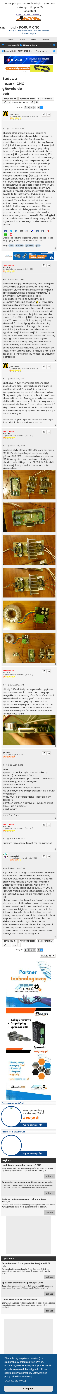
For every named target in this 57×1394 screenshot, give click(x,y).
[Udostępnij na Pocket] (10, 234)
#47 (4, 839)
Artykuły (45, 39)
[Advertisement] (28, 1235)
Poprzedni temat (27, 98)
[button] (25, 107)
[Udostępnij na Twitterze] (10, 231)
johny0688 (14, 114)
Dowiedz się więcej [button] (15, 1380)
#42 (5, 279)
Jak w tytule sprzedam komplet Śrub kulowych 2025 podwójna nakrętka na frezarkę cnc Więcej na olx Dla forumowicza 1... (27, 1288)
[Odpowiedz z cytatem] (48, 115)
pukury (6, 753)
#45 (5, 685)
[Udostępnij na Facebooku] (5, 231)
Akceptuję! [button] (28, 1388)
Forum (22, 39)
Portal (10, 39)
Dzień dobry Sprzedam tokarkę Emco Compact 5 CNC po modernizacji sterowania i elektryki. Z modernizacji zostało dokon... (27, 1270)
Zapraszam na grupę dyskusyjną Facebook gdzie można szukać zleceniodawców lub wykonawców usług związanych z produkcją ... (28, 1305)
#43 (5, 379)
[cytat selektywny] (44, 115)
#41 (4, 129)
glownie (29, 245)
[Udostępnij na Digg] (21, 231)
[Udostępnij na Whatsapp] (5, 234)
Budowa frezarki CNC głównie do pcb (13, 86)
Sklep (33, 39)
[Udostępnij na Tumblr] (42, 231)
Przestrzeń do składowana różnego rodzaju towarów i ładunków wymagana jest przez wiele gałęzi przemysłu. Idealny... (28, 1206)
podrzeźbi (14, 856)
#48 (5, 868)
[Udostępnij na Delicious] (32, 231)
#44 (5, 446)
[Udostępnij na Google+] (48, 231)
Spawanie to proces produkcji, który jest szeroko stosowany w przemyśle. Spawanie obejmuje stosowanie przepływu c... (27, 1187)
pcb (38, 245)
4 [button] (38, 107)
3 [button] (34, 107)
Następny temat (45, 98)
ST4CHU (6, 267)
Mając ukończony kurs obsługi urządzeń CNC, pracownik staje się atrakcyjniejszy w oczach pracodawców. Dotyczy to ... (27, 1170)
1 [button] (28, 107)
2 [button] (31, 107)
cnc (11, 245)
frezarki (19, 245)
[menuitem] (30, 45)
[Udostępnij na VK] (37, 231)
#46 (5, 765)
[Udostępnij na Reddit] (26, 231)
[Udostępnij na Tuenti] (16, 231)
